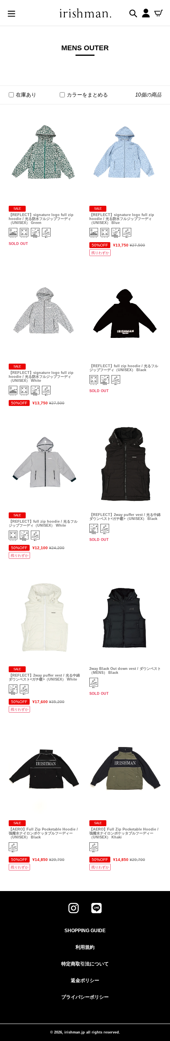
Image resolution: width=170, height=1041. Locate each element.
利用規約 (85, 947)
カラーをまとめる (87, 95)
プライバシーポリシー (85, 997)
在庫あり (26, 95)
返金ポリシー (85, 980)
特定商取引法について (85, 964)
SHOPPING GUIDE (85, 930)
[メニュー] (11, 13)
